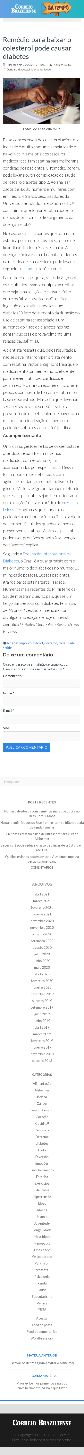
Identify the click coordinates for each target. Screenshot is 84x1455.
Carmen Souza (62, 64)
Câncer (42, 1103)
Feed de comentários (42, 1332)
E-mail (8, 711)
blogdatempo (17, 643)
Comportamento (42, 1110)
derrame (28, 268)
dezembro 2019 (42, 994)
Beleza (42, 1097)
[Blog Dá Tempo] (59, 9)
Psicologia (42, 1276)
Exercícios (42, 1183)
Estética (42, 1177)
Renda (42, 1283)
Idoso (42, 1203)
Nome (8, 693)
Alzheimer (42, 1090)
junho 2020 (42, 961)
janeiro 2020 (42, 987)
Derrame (12, 69)
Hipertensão (42, 1197)
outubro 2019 (42, 1001)
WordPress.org (42, 1338)
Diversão (42, 1157)
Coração (42, 1117)
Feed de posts (42, 1325)
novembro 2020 (42, 927)
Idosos (42, 1210)
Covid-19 (42, 1123)
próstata (42, 1270)
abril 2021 (42, 894)
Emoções (42, 1163)
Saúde (47, 69)
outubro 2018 (42, 1061)
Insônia (42, 1217)
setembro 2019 (42, 1007)
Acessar (42, 1318)
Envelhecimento (42, 1170)
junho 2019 (42, 1021)
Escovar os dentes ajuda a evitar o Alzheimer (42, 1363)
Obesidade (42, 1250)
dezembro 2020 (42, 921)
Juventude (42, 1223)
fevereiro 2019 (42, 1041)
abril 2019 (42, 1027)
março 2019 (42, 1034)
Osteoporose (42, 1257)
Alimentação (42, 1083)
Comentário (13, 676)
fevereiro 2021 (42, 907)
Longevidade (42, 1230)
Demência (42, 1130)
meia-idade (66, 643)
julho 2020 (42, 954)
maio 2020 (42, 967)
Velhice (42, 1303)
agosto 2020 (42, 947)
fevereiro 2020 (42, 981)
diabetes (23, 69)
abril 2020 (42, 974)
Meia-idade (35, 69)
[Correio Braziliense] (25, 9)
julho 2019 (42, 1014)
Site (6, 728)
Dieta (42, 1150)
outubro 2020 (42, 934)
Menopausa (42, 1243)
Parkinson (42, 1263)
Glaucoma (42, 1190)
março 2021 (42, 901)
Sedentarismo (42, 1296)
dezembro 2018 (42, 1054)
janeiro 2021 (42, 914)
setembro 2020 (42, 941)
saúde (7, 648)
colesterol (35, 643)
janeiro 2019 (42, 1047)
